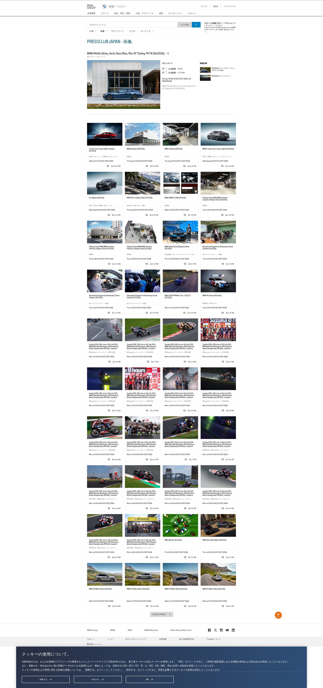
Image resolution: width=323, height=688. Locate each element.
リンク (110, 639)
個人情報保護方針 (186, 639)
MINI (130, 630)
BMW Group (92, 630)
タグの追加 (184, 24)
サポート (91, 639)
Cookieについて (214, 639)
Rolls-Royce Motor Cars (181, 630)
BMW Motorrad (151, 630)
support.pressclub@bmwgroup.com (218, 27)
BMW (112, 630)
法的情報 (163, 639)
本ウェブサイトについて (136, 639)
